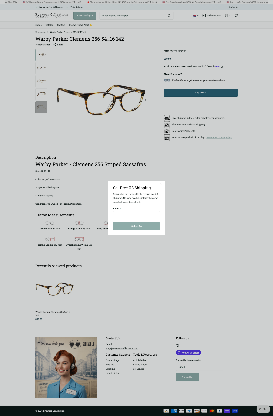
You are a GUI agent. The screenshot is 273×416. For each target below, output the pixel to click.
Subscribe (136, 226)
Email (117, 208)
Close (161, 184)
